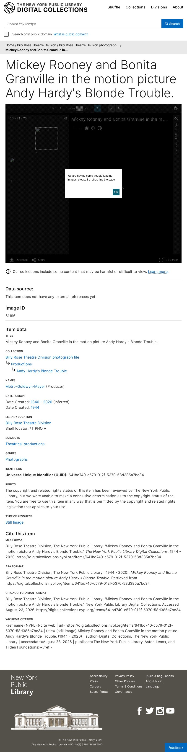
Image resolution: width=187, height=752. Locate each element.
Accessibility (98, 676)
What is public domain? (71, 34)
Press (94, 681)
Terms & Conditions (129, 686)
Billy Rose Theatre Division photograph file (42, 357)
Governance (123, 691)
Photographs (16, 459)
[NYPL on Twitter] (150, 711)
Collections (135, 7)
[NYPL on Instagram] (160, 711)
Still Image (14, 522)
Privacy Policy (124, 676)
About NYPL (154, 681)
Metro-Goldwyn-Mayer (25, 386)
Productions (21, 364)
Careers (95, 686)
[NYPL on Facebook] (139, 711)
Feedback (176, 747)
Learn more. (158, 271)
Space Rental (99, 691)
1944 (35, 407)
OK (116, 192)
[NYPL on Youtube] (170, 711)
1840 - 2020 (41, 402)
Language (153, 686)
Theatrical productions (24, 444)
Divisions (159, 7)
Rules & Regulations (160, 676)
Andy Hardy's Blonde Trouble (41, 371)
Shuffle (114, 7)
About (178, 7)
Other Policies (125, 681)
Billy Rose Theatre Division (28, 423)
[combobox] (82, 23)
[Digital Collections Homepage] (45, 8)
